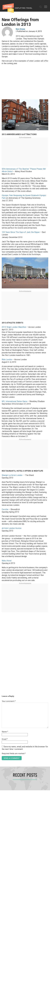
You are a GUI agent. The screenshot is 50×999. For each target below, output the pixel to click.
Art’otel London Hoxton (11, 528)
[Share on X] (2, 497)
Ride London (7, 359)
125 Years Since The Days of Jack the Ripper (21, 232)
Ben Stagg (20, 29)
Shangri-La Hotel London (12, 475)
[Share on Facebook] (2, 491)
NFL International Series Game (14, 401)
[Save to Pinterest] (2, 502)
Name (5, 732)
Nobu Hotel (6, 561)
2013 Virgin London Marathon (14, 327)
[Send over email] (2, 507)
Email (5, 739)
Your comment (9, 701)
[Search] (40, 7)
